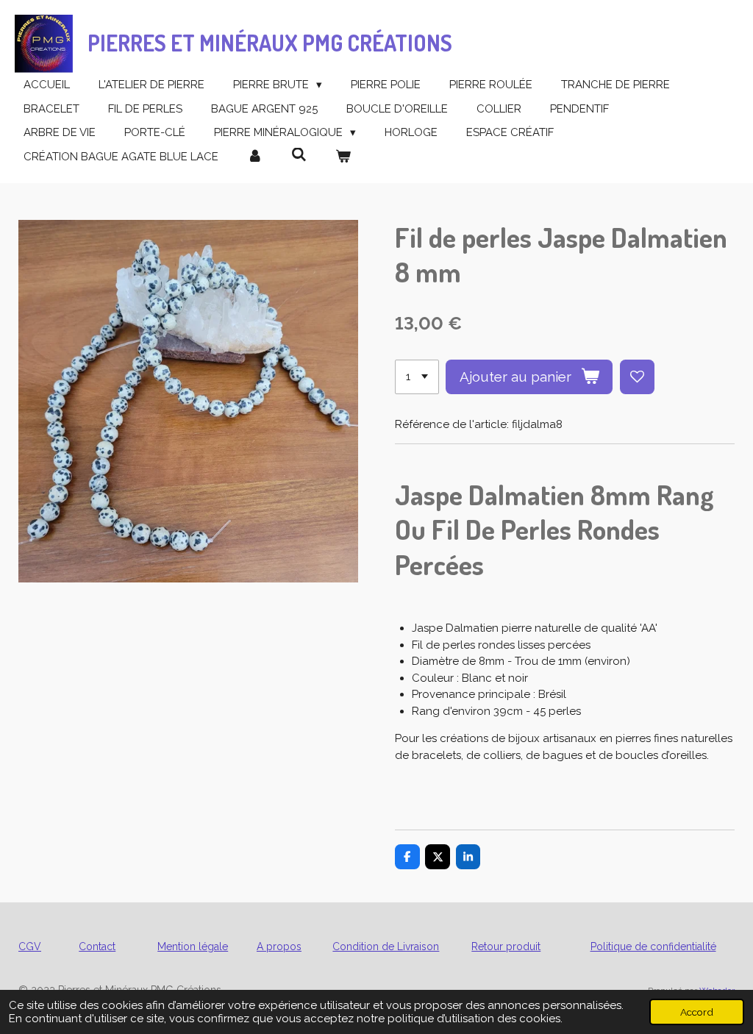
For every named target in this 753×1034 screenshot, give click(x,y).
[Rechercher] (298, 155)
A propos (279, 946)
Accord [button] (696, 1012)
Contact (97, 946)
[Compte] (254, 157)
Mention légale (192, 946)
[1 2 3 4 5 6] (417, 377)
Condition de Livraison (385, 946)
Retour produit (505, 946)
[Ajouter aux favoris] (637, 377)
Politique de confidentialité (653, 946)
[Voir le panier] (343, 157)
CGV (29, 946)
